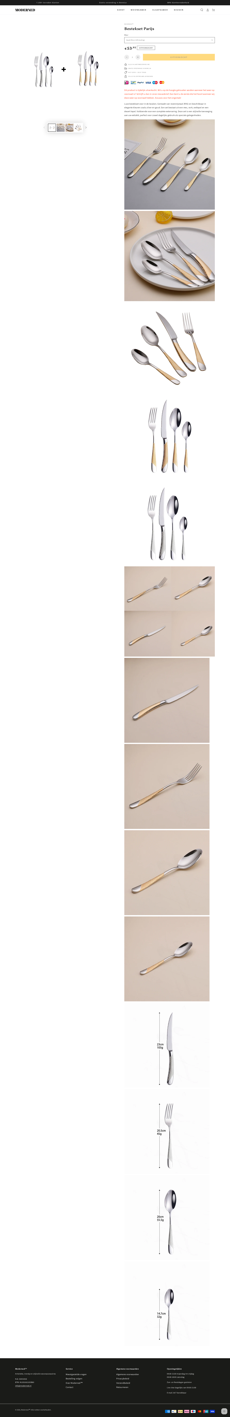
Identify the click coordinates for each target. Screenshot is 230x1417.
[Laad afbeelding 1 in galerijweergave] (52, 128)
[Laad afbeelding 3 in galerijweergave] (69, 128)
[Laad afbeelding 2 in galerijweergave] (61, 128)
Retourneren (122, 1387)
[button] (202, 10)
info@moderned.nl (23, 1385)
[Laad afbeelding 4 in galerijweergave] (78, 128)
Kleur (126, 35)
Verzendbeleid (123, 1383)
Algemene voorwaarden (127, 1374)
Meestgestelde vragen (76, 1374)
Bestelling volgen (74, 1378)
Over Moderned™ (74, 1383)
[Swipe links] (44, 128)
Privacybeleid (122, 1378)
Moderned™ (25, 1410)
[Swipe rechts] (86, 128)
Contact (69, 1387)
